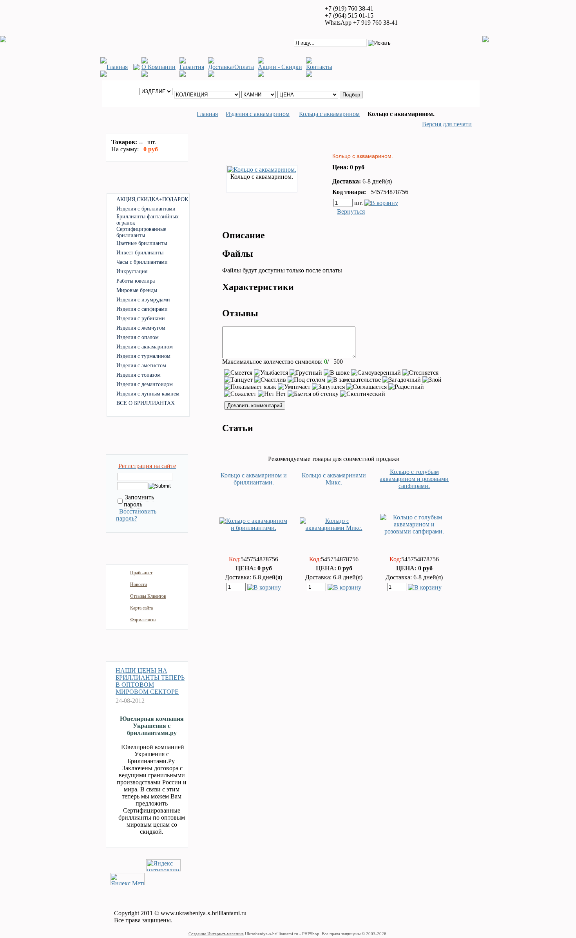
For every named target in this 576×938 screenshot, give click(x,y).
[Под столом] (306, 379)
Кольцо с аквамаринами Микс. (334, 479)
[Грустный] (306, 372)
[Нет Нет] (272, 393)
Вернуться (351, 211)
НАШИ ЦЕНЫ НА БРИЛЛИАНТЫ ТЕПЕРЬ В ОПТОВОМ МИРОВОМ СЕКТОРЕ (150, 681)
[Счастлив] (270, 379)
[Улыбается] (271, 372)
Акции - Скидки (280, 67)
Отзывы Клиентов (148, 596)
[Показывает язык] (250, 386)
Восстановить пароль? (136, 515)
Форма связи (143, 619)
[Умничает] (294, 386)
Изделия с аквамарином (258, 114)
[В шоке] (337, 372)
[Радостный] (406, 386)
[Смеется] (238, 372)
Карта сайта (141, 608)
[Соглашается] (366, 386)
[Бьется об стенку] (313, 393)
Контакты (319, 67)
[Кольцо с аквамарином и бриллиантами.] (253, 527)
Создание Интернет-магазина (216, 933)
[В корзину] (381, 202)
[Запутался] (328, 386)
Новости (138, 584)
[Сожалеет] (240, 393)
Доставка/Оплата (231, 67)
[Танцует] (238, 379)
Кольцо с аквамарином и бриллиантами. (254, 479)
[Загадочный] (401, 379)
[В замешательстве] (354, 379)
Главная (117, 67)
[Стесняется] (420, 372)
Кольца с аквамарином (329, 114)
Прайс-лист (141, 572)
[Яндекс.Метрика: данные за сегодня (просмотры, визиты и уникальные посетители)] (127, 879)
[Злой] (432, 379)
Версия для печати (447, 124)
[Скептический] (362, 393)
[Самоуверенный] (376, 372)
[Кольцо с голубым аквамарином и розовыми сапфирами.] (414, 531)
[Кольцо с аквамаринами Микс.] (334, 527)
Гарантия (191, 67)
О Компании (158, 67)
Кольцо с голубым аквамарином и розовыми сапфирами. (414, 478)
